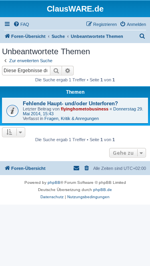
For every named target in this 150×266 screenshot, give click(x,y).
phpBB (54, 182)
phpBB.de (102, 189)
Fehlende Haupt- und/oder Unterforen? (70, 103)
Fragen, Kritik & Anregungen (71, 118)
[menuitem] (21, 24)
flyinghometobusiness (84, 108)
